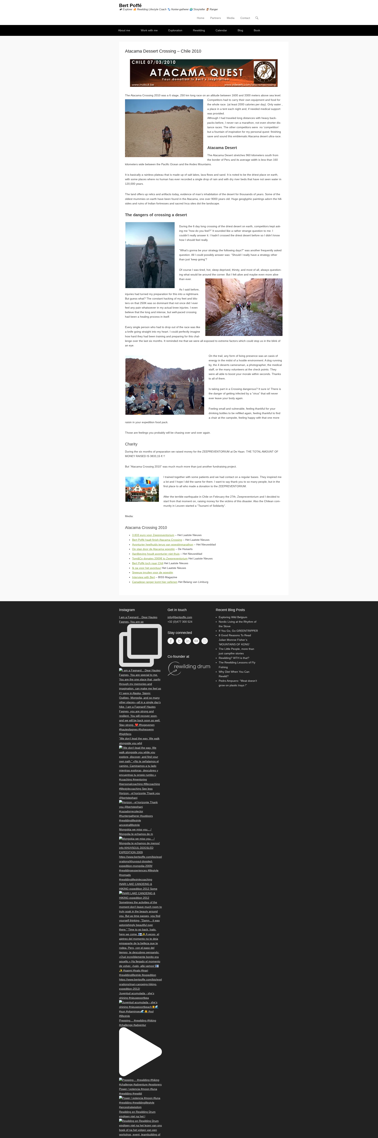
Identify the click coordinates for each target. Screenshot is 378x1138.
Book (257, 30)
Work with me (149, 30)
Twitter (179, 641)
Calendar (221, 30)
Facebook (171, 641)
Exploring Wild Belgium (233, 617)
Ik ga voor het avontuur (146, 567)
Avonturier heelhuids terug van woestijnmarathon (162, 544)
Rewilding (199, 30)
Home (200, 17)
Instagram (204, 641)
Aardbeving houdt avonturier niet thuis (156, 553)
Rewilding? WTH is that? (234, 657)
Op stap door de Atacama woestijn (153, 549)
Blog (240, 30)
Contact (245, 17)
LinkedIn (187, 641)
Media (230, 17)
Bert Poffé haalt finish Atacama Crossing (157, 539)
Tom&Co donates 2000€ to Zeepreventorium (160, 558)
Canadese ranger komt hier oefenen (154, 581)
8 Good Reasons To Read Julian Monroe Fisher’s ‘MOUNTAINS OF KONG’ (235, 640)
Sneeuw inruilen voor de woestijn (152, 572)
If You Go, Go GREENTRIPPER (238, 630)
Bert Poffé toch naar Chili (147, 563)
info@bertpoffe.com (180, 617)
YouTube (196, 641)
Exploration (175, 30)
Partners (215, 17)
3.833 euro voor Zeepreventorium (153, 535)
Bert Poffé (130, 5)
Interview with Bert (143, 577)
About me (124, 30)
